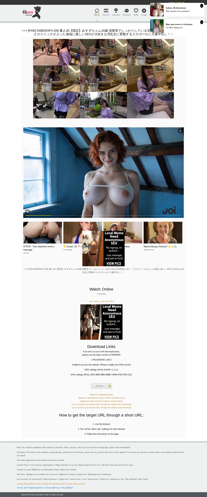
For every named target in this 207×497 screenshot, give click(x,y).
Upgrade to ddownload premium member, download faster (101, 398)
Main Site (181, 2)
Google (20, 484)
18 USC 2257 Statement (27, 488)
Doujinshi (127, 15)
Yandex (45, 484)
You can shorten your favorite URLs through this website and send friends (101, 404)
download (99, 386)
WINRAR (115, 355)
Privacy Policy (60, 488)
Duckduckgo (55, 484)
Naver (76, 484)
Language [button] (171, 2)
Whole (97, 15)
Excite (82, 484)
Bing (32, 484)
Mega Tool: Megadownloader (101, 395)
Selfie (135, 15)
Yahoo (38, 484)
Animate (116, 15)
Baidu (26, 484)
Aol (62, 484)
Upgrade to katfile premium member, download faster (101, 401)
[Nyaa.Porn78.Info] (32, 12)
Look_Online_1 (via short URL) (101, 301)
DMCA (70, 488)
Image (144, 15)
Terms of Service (45, 488)
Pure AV (106, 15)
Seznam (69, 484)
